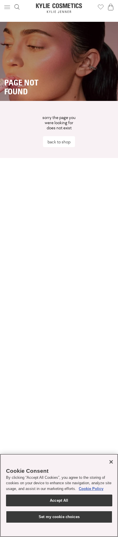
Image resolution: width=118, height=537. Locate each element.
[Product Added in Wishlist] (101, 7)
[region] (59, 495)
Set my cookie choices (59, 517)
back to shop (59, 141)
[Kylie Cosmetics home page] (59, 8)
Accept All (59, 500)
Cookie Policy (91, 489)
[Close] (111, 462)
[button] (7, 7)
